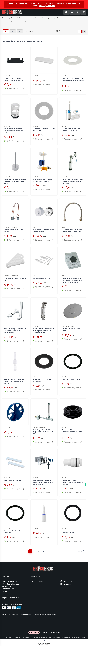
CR (34, 227)
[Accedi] (78, 12)
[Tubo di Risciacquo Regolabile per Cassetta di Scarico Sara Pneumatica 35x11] (15, 311)
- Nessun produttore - (11, 227)
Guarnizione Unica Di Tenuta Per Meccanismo (43, 380)
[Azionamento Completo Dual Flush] (44, 260)
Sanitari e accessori (25, 18)
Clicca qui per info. (47, 6)
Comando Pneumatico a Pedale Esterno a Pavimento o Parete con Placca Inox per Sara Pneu (72, 280)
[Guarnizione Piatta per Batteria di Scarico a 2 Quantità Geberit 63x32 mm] (72, 60)
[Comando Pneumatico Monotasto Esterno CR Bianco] (44, 211)
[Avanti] (60, 31)
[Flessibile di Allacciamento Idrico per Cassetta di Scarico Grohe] (72, 211)
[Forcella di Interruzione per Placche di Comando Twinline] (15, 60)
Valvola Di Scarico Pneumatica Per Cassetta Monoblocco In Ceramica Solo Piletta (73, 181)
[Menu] (72, 12)
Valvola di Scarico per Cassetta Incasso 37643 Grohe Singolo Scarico (14, 381)
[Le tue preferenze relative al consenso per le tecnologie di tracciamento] (86, 484)
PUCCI (64, 276)
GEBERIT (7, 75)
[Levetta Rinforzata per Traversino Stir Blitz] (15, 260)
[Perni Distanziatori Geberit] (15, 462)
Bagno (13, 18)
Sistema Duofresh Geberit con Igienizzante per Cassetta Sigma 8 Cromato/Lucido (44, 482)
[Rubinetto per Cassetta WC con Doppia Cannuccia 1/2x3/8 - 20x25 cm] (44, 412)
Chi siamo (5, 591)
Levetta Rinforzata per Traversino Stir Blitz (15, 279)
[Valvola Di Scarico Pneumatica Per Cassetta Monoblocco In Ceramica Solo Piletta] (72, 161)
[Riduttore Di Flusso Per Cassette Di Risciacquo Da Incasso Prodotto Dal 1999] (15, 161)
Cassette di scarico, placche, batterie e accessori (52, 18)
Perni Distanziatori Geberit (12, 480)
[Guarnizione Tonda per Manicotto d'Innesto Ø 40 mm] (72, 513)
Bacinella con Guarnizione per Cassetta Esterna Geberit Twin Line (13, 130)
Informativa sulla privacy (11, 584)
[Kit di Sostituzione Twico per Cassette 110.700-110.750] (72, 110)
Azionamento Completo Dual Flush (43, 278)
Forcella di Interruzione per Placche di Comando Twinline (13, 79)
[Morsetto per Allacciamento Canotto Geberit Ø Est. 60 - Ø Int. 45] (72, 412)
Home (6, 18)
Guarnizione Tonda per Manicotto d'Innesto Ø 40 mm (72, 532)
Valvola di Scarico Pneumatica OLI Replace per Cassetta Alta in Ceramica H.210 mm (43, 331)
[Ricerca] (66, 12)
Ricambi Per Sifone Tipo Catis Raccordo (13, 231)
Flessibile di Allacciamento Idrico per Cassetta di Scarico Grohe (72, 231)
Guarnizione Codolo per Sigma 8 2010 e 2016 (14, 532)
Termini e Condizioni (9, 582)
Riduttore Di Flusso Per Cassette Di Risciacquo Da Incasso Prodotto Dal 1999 (15, 181)
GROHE (64, 227)
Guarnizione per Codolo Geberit (71, 379)
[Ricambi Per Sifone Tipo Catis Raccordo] (15, 211)
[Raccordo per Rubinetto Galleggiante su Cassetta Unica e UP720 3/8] (72, 462)
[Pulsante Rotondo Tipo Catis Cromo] (72, 311)
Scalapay (56, 632)
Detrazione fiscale (8, 589)
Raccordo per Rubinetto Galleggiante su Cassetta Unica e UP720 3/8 (72, 482)
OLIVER (35, 176)
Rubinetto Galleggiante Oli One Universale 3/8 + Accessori (42, 180)
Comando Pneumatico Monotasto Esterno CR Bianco (43, 231)
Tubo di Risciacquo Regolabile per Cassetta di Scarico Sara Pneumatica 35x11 (15, 331)
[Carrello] (83, 12)
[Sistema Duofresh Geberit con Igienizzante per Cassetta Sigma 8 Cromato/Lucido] (44, 462)
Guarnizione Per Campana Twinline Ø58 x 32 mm (44, 129)
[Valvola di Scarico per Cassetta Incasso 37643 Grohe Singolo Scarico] (15, 361)
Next (80, 551)
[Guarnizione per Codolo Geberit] (72, 361)
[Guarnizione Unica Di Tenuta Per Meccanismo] (44, 361)
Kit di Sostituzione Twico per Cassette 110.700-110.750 (71, 129)
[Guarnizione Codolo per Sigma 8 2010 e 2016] (15, 513)
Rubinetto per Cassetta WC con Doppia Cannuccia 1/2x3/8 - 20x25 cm (44, 432)
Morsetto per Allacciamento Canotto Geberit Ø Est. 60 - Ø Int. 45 (72, 432)
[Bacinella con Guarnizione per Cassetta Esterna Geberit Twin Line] (15, 110)
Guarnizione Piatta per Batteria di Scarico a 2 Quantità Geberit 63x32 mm (73, 80)
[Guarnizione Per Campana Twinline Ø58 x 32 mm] (44, 110)
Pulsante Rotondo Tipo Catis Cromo (71, 330)
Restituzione (6, 586)
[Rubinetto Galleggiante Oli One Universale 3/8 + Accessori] (44, 161)
